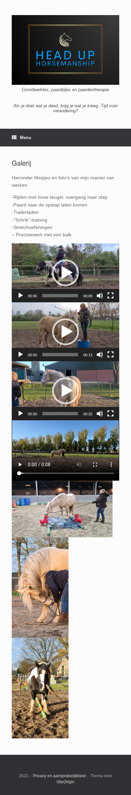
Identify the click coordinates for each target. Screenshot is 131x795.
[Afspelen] (20, 295)
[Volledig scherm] (110, 295)
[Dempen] (99, 295)
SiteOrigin (65, 782)
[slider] (60, 295)
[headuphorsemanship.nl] (65, 50)
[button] (65, 272)
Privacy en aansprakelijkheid (59, 776)
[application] (65, 272)
